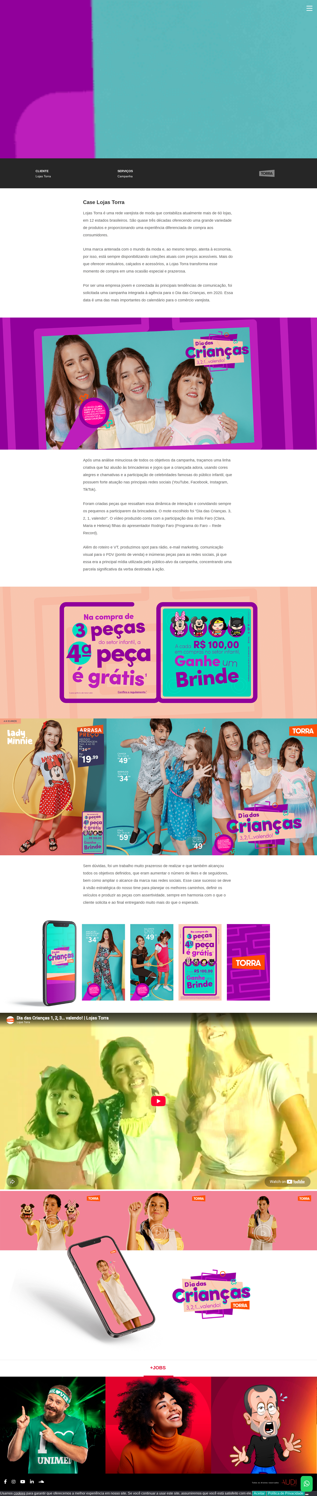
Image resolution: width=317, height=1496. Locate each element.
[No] (307, 1494)
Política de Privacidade (285, 1493)
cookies (19, 1493)
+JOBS (158, 1367)
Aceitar (259, 1493)
